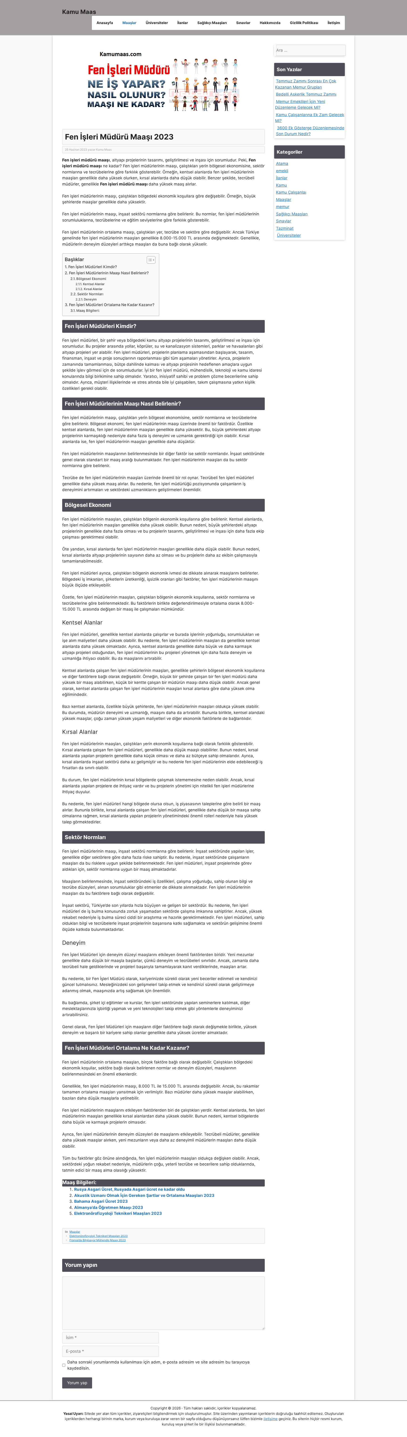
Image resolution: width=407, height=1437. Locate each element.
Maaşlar (129, 23)
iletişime (271, 1418)
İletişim (334, 23)
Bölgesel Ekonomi (91, 279)
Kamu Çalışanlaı (291, 192)
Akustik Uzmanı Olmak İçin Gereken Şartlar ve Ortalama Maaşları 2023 (144, 1195)
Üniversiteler (157, 23)
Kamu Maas (79, 11)
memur (282, 206)
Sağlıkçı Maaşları (212, 23)
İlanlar (182, 23)
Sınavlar (243, 23)
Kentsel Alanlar (94, 284)
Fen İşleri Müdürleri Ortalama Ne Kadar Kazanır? (111, 304)
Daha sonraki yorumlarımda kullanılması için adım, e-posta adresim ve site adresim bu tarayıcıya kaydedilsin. (158, 1365)
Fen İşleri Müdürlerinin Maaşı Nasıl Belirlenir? (109, 273)
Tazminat (284, 228)
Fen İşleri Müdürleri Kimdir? (92, 266)
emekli (282, 170)
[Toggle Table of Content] (148, 260)
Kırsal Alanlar (93, 289)
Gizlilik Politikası (304, 23)
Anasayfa (105, 23)
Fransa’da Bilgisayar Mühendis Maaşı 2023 (97, 1240)
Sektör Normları (90, 294)
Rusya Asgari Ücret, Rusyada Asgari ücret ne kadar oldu (129, 1189)
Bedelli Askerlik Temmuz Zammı (306, 94)
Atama (282, 163)
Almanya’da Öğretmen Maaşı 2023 (108, 1207)
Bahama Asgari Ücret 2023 (101, 1201)
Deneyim (90, 299)
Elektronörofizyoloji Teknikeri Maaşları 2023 (118, 1213)
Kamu (281, 185)
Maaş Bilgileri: (88, 310)
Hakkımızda (270, 23)
